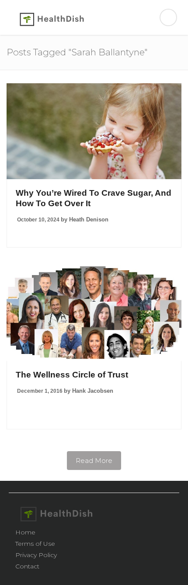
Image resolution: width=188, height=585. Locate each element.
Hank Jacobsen (92, 391)
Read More (94, 460)
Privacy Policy (36, 555)
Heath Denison (88, 219)
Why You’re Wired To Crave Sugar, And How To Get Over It (93, 198)
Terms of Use (35, 544)
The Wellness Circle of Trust (72, 374)
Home (25, 532)
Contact (27, 566)
